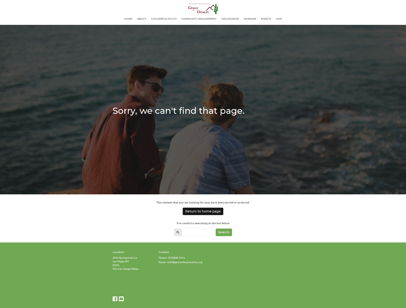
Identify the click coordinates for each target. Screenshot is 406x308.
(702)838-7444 (176, 257)
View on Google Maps (126, 268)
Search (223, 232)
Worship (250, 18)
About (141, 18)
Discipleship (230, 18)
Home (128, 18)
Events (266, 18)
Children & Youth (164, 18)
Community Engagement (199, 18)
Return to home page (203, 211)
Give (279, 18)
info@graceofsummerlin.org (184, 262)
